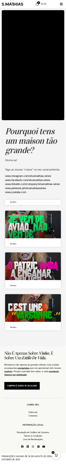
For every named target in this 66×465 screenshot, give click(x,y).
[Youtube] (43, 446)
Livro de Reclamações (33, 439)
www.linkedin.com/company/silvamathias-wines (32, 184)
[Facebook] (22, 446)
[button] (61, 4)
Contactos (33, 416)
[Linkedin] (27, 446)
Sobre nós (33, 412)
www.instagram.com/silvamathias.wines (28, 175)
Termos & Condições (33, 436)
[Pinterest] (38, 446)
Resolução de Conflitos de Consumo (33, 432)
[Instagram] (33, 446)
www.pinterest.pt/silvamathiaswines (25, 188)
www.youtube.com (15, 192)
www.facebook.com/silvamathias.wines (27, 180)
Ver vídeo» (13, 202)
